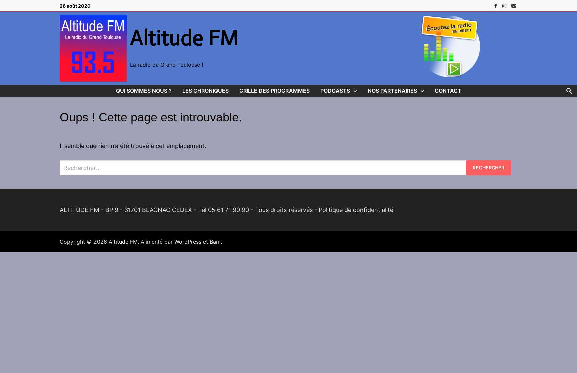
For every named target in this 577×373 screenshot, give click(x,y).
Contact (448, 90)
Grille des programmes (274, 90)
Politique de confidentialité (356, 209)
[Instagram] (505, 5)
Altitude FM (184, 38)
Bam (215, 241)
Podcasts (335, 90)
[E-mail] (514, 5)
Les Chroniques (205, 90)
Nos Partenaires (392, 90)
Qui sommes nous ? (144, 90)
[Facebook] (497, 5)
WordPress (187, 241)
